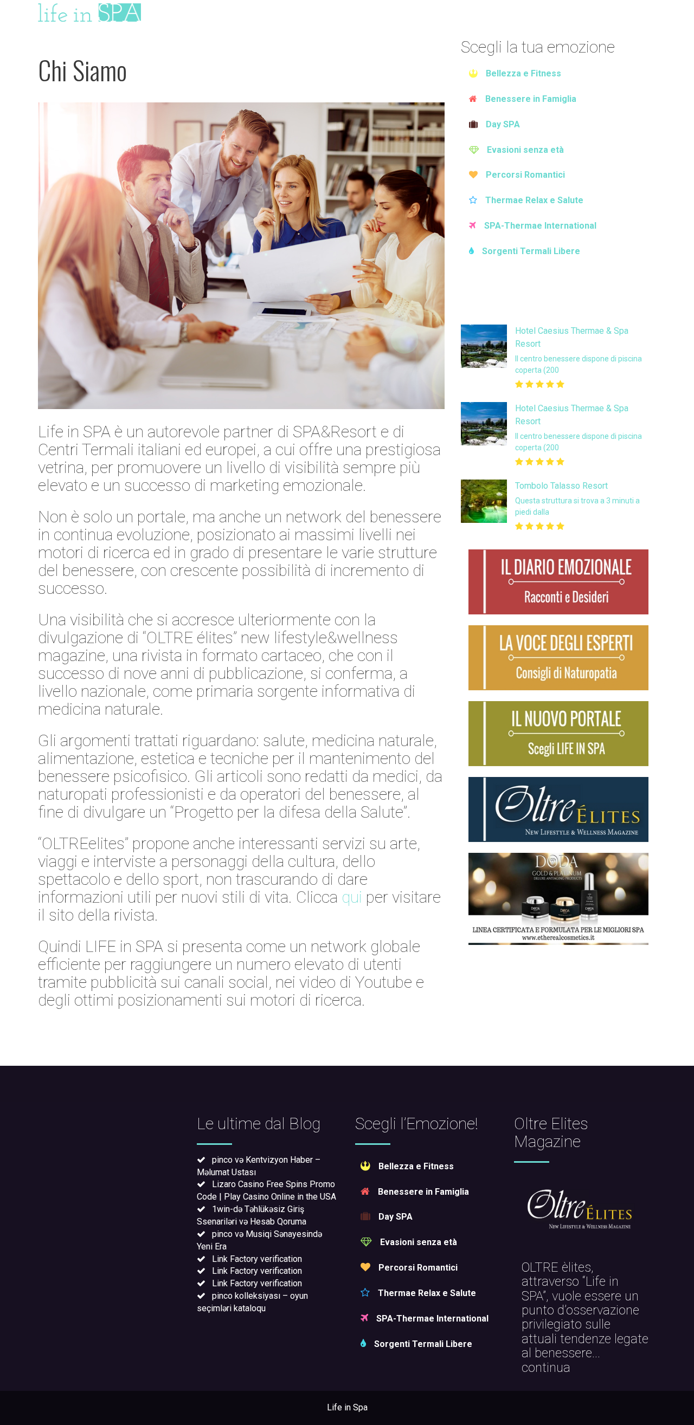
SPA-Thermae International (540, 226)
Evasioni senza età (525, 150)
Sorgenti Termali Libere (531, 251)
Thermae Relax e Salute (534, 200)
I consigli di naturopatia (478, 13)
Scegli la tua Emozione (232, 13)
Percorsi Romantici (525, 175)
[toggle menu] (16, 12)
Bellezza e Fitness (523, 73)
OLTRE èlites (556, 1267)
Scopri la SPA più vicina (603, 13)
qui (352, 897)
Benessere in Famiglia (530, 99)
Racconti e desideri (359, 13)
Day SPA (503, 124)
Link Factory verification (257, 1259)
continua (546, 1367)
